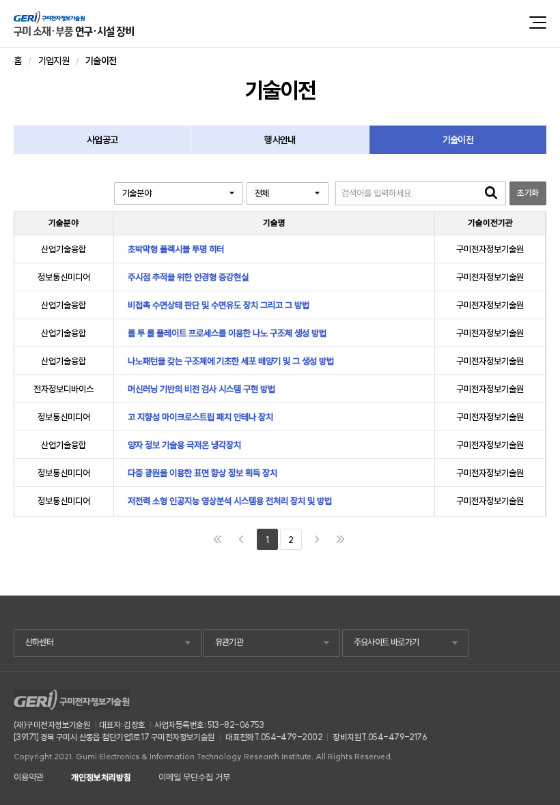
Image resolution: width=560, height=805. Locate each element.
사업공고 (102, 140)
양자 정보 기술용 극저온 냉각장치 (184, 445)
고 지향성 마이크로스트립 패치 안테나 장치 (200, 417)
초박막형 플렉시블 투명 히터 (176, 249)
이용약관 (29, 777)
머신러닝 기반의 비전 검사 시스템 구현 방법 (201, 389)
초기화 (527, 193)
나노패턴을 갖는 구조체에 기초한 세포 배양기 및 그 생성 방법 (231, 361)
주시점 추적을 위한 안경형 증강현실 (188, 277)
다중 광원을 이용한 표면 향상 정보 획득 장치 (202, 473)
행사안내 (279, 140)
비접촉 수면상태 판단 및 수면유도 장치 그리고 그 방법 (218, 305)
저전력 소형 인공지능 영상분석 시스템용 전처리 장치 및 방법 (230, 501)
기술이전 (458, 140)
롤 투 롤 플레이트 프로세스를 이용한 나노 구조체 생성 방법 (227, 333)
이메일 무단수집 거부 (194, 777)
